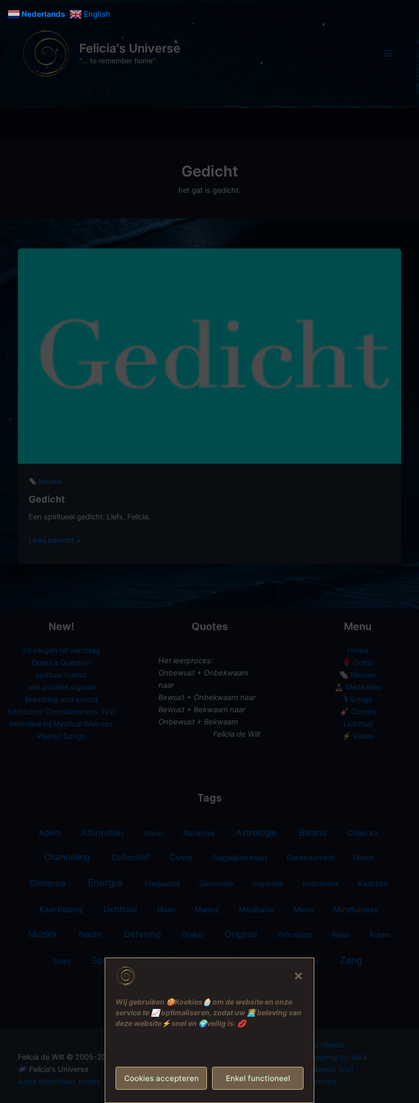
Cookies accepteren (161, 1078)
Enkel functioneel (258, 1078)
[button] (298, 976)
